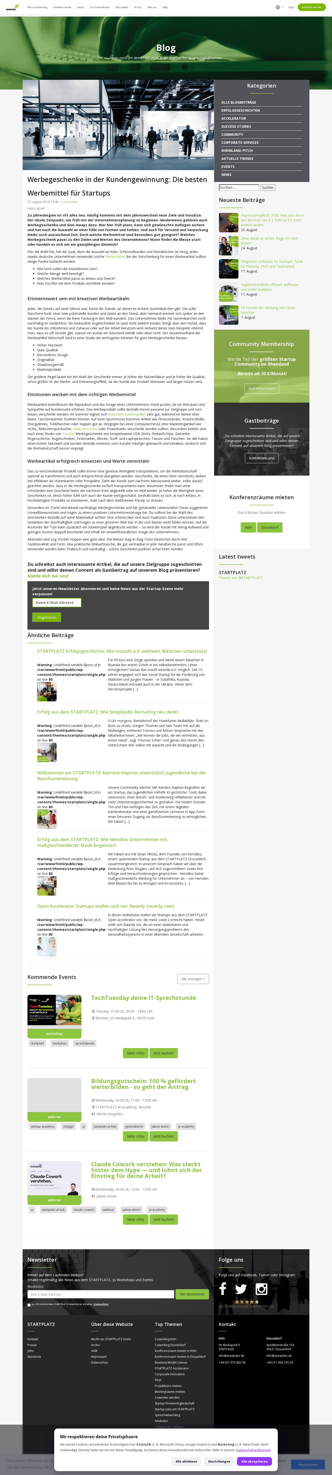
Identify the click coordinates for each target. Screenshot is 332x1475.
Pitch (158, 1380)
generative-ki (134, 1126)
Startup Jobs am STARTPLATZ (175, 1409)
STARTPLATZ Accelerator (172, 1368)
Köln (248, 527)
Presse (32, 1345)
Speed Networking (167, 1415)
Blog (165, 7)
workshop (60, 1043)
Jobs (30, 1351)
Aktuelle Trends (237, 158)
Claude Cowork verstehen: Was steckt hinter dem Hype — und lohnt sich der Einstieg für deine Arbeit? (146, 1170)
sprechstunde (84, 1043)
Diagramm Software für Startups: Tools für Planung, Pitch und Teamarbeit (272, 264)
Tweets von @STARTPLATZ (241, 577)
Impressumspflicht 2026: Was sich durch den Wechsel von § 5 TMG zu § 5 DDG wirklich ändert (272, 220)
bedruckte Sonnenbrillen (127, 414)
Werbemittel (114, 256)
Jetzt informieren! (261, 388)
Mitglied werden (312, 7)
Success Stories (236, 126)
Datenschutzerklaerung (253, 1450)
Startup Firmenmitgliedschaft (174, 1403)
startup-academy (42, 1126)
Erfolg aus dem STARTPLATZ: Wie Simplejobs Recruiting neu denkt (108, 712)
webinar (108, 1210)
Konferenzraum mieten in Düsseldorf (180, 1357)
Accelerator (233, 118)
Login (291, 7)
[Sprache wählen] (279, 7)
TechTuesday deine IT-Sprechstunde (143, 998)
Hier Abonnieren (192, 1294)
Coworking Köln (165, 1339)
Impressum (99, 1357)
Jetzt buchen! (164, 1053)
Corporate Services (240, 142)
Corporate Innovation (170, 1374)
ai (83, 1126)
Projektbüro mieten (168, 1386)
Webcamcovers (85, 428)
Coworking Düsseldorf (170, 1345)
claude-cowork (84, 1210)
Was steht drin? (35, 1286)
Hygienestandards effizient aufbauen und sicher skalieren (269, 287)
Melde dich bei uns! (48, 576)
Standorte (34, 1357)
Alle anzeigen (192, 979)
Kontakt (32, 1339)
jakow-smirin (160, 1126)
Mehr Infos (135, 1053)
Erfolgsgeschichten (240, 110)
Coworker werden (167, 1397)
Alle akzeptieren (254, 1461)
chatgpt (68, 1126)
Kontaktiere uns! (261, 458)
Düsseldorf (270, 527)
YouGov (68, 433)
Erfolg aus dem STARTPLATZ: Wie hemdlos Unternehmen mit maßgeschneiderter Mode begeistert (102, 842)
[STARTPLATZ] (12, 7)
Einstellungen (219, 1461)
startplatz (37, 1043)
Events (228, 166)
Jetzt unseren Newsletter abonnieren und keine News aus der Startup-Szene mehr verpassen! (107, 591)
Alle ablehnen (186, 1461)
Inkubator (161, 1421)
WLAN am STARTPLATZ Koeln (111, 1339)
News (226, 174)
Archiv (95, 1345)
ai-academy (186, 1126)
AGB (94, 1351)
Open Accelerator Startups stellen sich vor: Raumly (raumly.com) (105, 906)
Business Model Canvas (171, 1362)
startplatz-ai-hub (105, 1126)
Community (69, 202)
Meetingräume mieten (170, 1392)
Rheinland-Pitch (237, 150)
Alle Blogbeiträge (238, 102)
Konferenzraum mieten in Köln (175, 1351)
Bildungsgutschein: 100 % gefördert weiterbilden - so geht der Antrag (143, 1084)
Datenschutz (101, 1304)
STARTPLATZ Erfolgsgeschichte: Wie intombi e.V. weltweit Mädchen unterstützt (122, 651)
